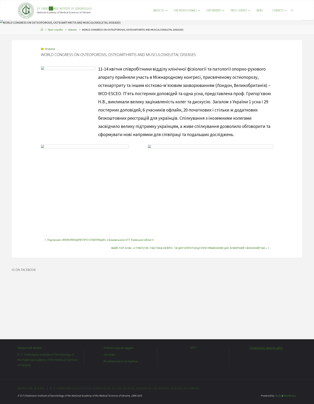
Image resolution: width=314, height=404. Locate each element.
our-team (110, 355)
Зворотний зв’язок (29, 348)
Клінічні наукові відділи (118, 348)
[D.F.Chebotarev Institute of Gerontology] (26, 10)
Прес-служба (55, 29)
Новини (72, 29)
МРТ (193, 348)
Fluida (277, 395)
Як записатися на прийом (121, 361)
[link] (292, 10)
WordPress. (290, 395)
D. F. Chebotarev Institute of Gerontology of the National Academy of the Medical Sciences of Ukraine (47, 360)
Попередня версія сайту (266, 348)
